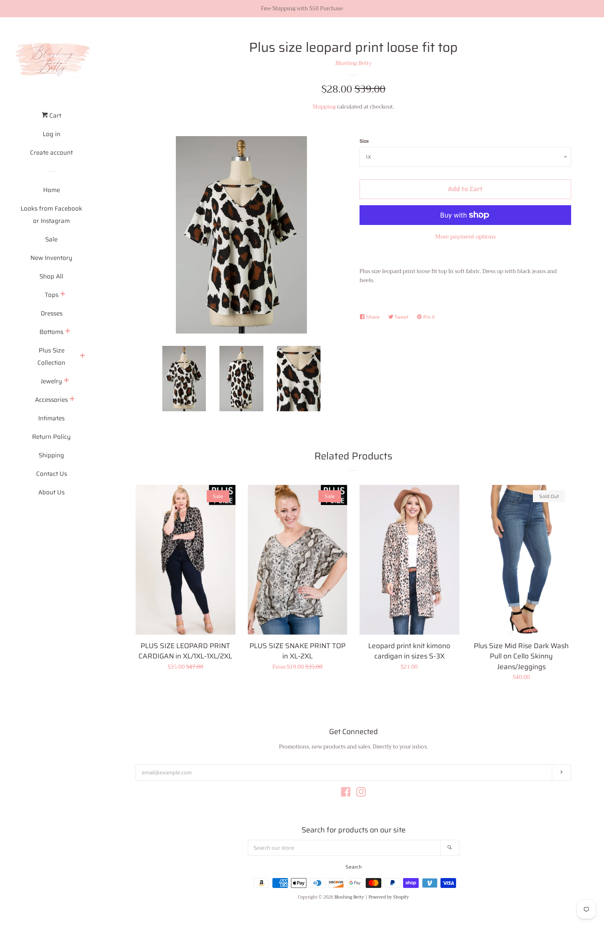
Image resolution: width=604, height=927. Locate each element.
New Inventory (51, 258)
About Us (51, 492)
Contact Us (51, 474)
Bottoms (51, 332)
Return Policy (51, 437)
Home (51, 190)
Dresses (51, 313)
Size (364, 141)
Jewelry (51, 381)
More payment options (465, 236)
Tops (51, 295)
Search (354, 867)
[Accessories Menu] (72, 400)
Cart (54, 116)
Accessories (51, 400)
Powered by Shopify (389, 897)
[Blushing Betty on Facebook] (346, 794)
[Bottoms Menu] (67, 332)
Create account (51, 153)
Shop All (51, 276)
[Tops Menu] (62, 295)
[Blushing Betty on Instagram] (361, 794)
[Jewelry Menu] (66, 381)
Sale (51, 239)
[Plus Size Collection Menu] (82, 356)
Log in (51, 134)
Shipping (51, 455)
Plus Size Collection (51, 356)
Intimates (51, 418)
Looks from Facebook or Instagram (51, 215)
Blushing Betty (353, 63)
